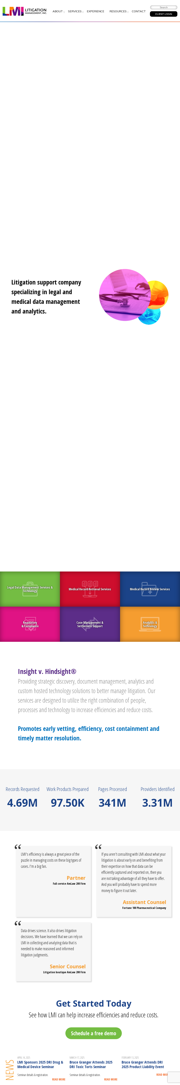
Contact (139, 11)
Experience (95, 11)
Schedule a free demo (93, 1033)
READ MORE (58, 1079)
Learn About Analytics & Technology (150, 624)
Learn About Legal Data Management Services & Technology (30, 589)
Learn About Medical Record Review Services (150, 589)
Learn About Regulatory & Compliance (30, 624)
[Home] (25, 12)
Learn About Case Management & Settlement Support (90, 624)
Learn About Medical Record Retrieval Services (90, 589)
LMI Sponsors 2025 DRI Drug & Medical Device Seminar (40, 1064)
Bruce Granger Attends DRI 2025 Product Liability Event (143, 1064)
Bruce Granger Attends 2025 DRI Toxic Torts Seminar (91, 1064)
